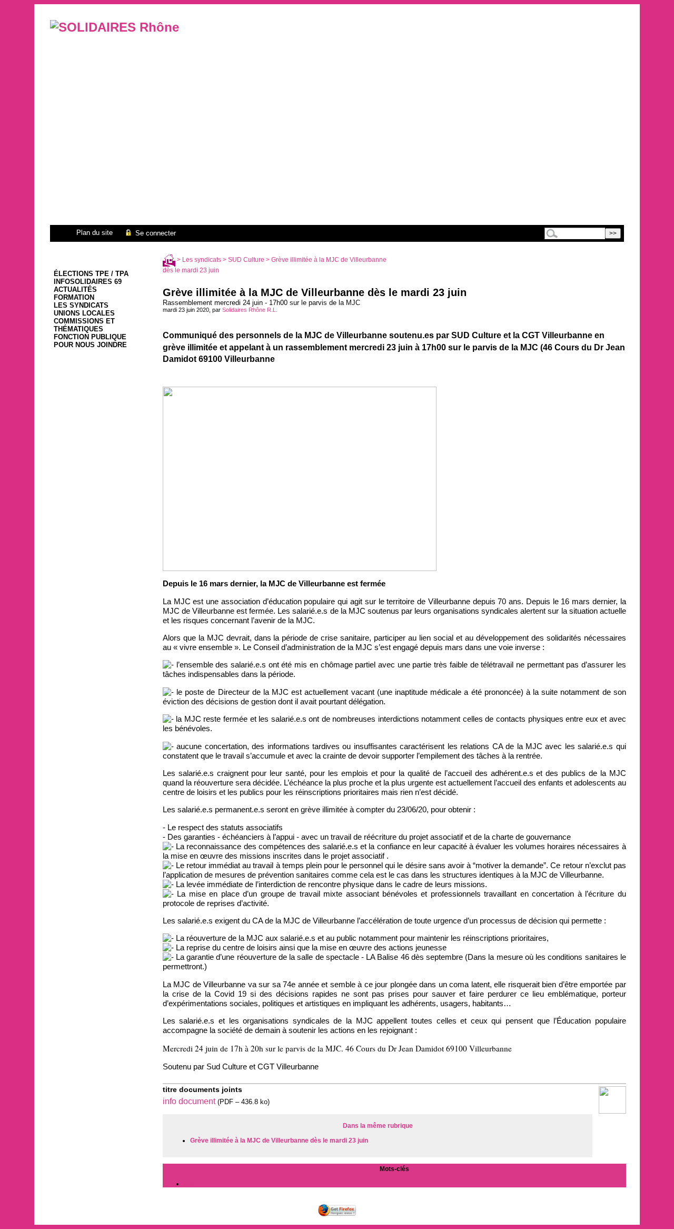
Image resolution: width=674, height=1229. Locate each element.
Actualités (75, 289)
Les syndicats (81, 305)
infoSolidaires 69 (88, 282)
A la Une (196, 1183)
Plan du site (94, 233)
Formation (74, 297)
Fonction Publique (90, 337)
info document (189, 1101)
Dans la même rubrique (378, 1125)
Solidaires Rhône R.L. (249, 310)
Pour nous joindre (90, 345)
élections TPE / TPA (91, 274)
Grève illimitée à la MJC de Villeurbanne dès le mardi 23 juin (279, 1140)
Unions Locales (84, 313)
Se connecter (154, 233)
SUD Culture (246, 259)
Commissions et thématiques (84, 325)
